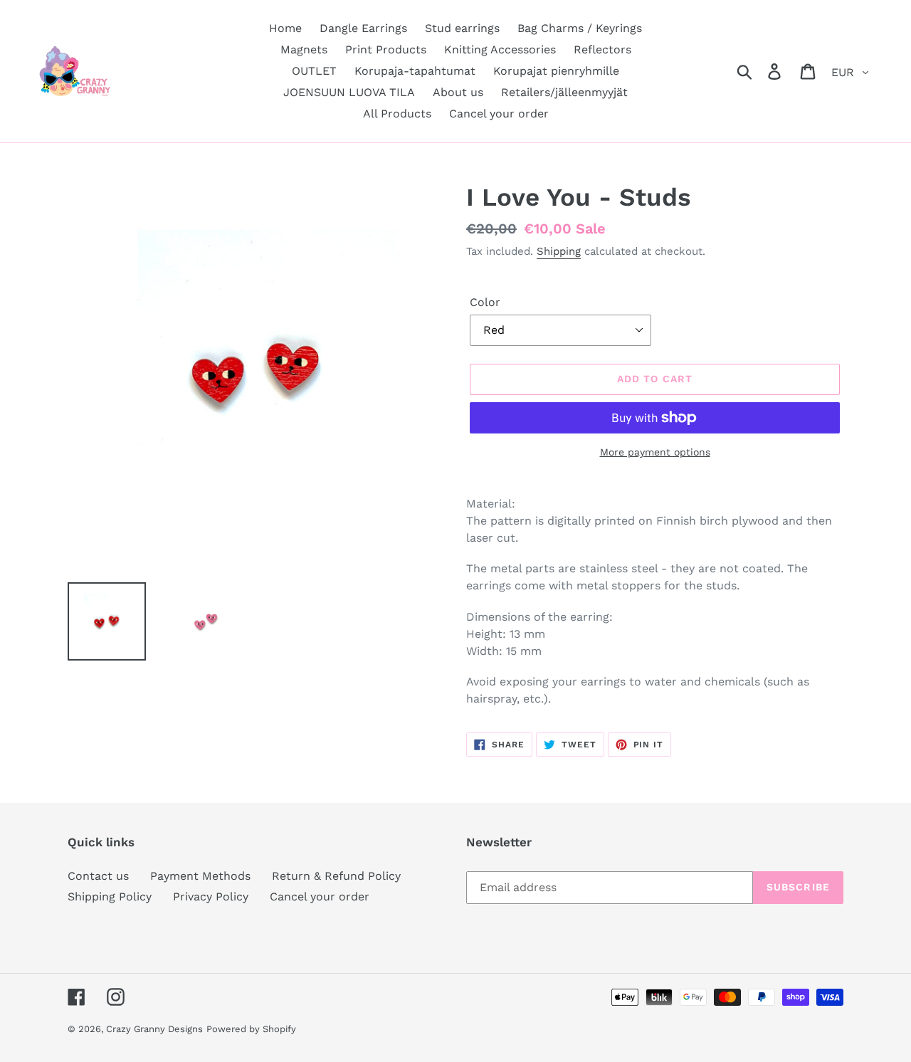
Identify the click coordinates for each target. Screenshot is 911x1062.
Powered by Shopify (251, 1029)
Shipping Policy (110, 896)
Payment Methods (200, 876)
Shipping (559, 251)
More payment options (655, 452)
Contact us (98, 876)
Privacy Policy (210, 896)
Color (485, 302)
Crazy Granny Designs (154, 1029)
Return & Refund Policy (336, 876)
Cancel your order (319, 896)
